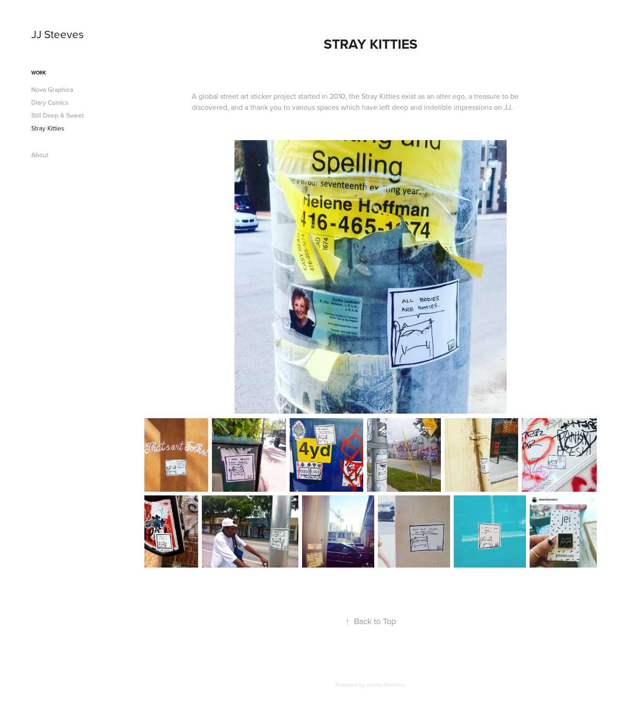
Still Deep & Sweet (57, 115)
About (39, 154)
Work (38, 72)
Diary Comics (50, 102)
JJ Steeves (57, 34)
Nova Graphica (52, 89)
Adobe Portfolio (385, 684)
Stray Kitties (47, 128)
